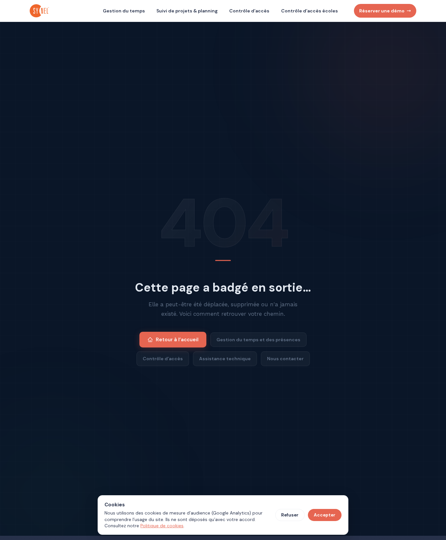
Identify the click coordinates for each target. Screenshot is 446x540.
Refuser (289, 515)
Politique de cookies (161, 526)
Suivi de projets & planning (187, 11)
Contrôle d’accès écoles (309, 11)
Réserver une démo (382, 11)
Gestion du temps (124, 11)
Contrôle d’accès (249, 11)
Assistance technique (225, 359)
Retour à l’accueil (177, 339)
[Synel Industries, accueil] (40, 10)
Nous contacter (285, 359)
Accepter (324, 515)
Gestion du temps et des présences (258, 340)
